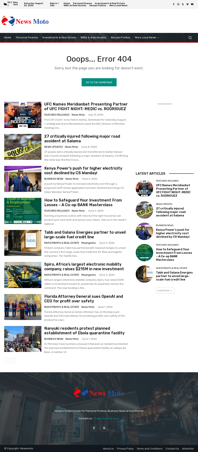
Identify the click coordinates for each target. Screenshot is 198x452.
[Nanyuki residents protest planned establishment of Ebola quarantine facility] (22, 339)
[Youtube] (192, 4)
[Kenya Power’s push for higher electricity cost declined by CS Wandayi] (22, 179)
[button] (190, 37)
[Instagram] (178, 4)
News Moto (78, 114)
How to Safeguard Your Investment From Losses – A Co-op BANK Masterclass (83, 202)
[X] (183, 4)
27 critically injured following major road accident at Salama (171, 212)
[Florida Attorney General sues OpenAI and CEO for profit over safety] (22, 307)
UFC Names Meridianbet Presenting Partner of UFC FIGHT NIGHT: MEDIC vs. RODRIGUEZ (86, 106)
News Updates (53, 147)
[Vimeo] (187, 4)
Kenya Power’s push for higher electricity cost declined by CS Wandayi (83, 170)
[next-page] (12, 360)
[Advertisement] (97, 21)
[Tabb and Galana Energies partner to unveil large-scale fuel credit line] (22, 243)
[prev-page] (6, 360)
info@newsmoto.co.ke (106, 418)
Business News (53, 179)
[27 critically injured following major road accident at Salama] (22, 147)
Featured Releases (57, 114)
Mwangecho (88, 242)
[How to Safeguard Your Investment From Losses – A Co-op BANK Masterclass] (22, 211)
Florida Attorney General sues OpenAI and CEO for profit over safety (83, 298)
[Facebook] (173, 4)
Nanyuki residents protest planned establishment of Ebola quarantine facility (84, 330)
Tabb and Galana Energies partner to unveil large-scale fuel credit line (85, 234)
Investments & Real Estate (61, 243)
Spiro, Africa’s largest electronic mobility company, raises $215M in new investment (84, 266)
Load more (163, 290)
